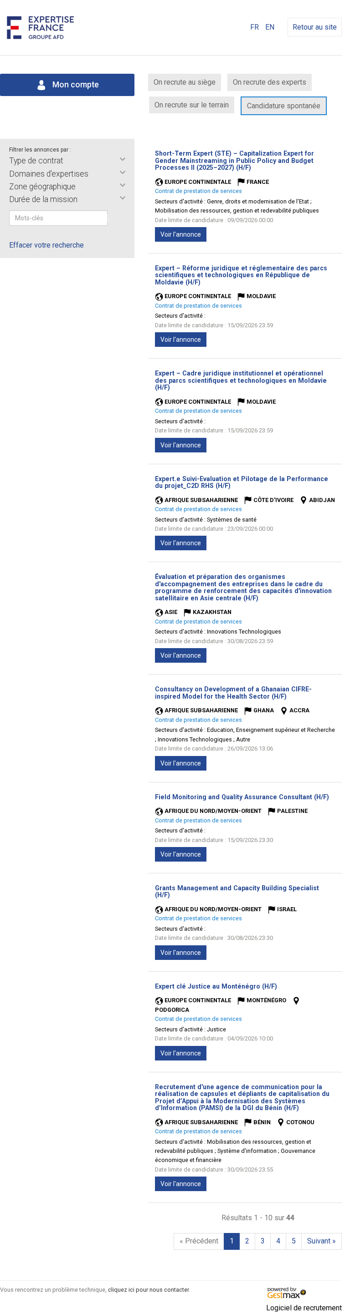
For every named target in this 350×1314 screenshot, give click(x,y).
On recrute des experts (269, 82)
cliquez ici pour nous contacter (148, 1289)
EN (269, 27)
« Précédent (199, 1241)
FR (254, 27)
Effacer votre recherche (46, 245)
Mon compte (75, 84)
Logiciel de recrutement (304, 1308)
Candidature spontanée (283, 105)
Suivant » (321, 1241)
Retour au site (315, 27)
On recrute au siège (185, 82)
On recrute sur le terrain (191, 105)
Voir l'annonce (180, 234)
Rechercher (113, 218)
